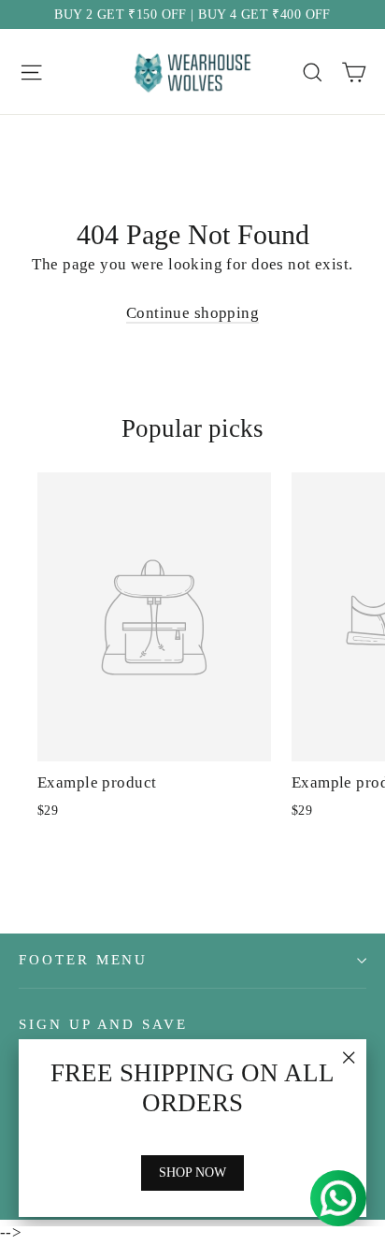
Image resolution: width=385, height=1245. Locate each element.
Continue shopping (192, 313)
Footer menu (83, 959)
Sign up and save (103, 1024)
